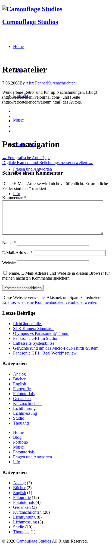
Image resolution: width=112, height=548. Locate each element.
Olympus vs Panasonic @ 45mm (41, 333)
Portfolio (20, 442)
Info (16, 461)
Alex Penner (36, 83)
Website (9, 263)
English (19, 384)
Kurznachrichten (61, 83)
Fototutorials (24, 393)
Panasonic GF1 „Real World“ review (45, 353)
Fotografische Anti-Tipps (26, 157)
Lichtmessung (25, 413)
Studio (18, 418)
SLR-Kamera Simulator (33, 328)
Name (9, 242)
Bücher (19, 379)
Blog (17, 437)
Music (18, 447)
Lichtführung (24, 408)
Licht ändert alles (27, 323)
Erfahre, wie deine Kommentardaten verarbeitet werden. (50, 302)
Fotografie (22, 388)
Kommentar (14, 197)
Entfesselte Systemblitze (33, 343)
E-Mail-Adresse (17, 252)
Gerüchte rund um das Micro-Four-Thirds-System (55, 348)
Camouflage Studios (30, 21)
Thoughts (21, 423)
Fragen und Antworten (32, 457)
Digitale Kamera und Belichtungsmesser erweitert (47, 162)
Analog (19, 374)
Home (18, 432)
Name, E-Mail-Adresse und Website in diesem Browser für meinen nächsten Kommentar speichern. (56, 275)
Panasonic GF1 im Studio (35, 338)
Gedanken (22, 398)
